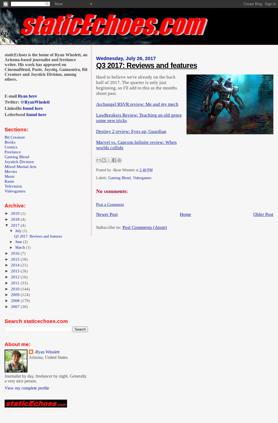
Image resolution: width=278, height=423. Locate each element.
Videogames (142, 178)
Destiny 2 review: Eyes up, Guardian (131, 131)
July (19, 231)
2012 (16, 277)
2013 (16, 271)
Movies (11, 171)
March (20, 247)
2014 (16, 265)
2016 (16, 253)
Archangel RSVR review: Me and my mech (137, 104)
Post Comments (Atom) (144, 227)
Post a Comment (110, 204)
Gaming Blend (119, 178)
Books (10, 142)
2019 (16, 213)
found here (33, 108)
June (19, 242)
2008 (16, 300)
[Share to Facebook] (114, 160)
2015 (16, 259)
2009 (16, 294)
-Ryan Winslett (46, 352)
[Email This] (98, 160)
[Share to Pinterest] (119, 160)
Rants (9, 181)
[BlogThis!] (103, 160)
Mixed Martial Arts (20, 166)
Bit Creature (15, 137)
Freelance (13, 152)
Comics (11, 147)
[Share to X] (109, 160)
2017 (16, 225)
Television (13, 186)
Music (10, 176)
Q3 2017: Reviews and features (146, 65)
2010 (16, 289)
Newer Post (107, 214)
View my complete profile (27, 388)
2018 (16, 219)
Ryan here (27, 96)
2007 (16, 306)
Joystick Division (19, 161)
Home (185, 214)
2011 (16, 283)
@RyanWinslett (35, 102)
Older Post (263, 214)
